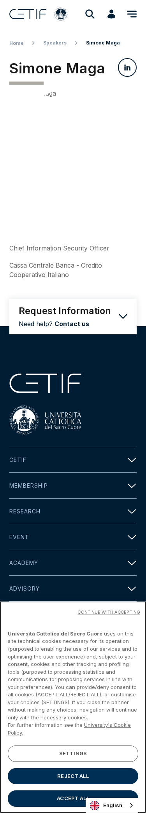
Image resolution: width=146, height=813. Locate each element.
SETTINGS (73, 753)
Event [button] (19, 537)
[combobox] (112, 805)
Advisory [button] (24, 588)
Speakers (55, 43)
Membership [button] (28, 485)
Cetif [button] (17, 459)
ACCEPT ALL (73, 798)
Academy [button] (23, 562)
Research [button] (24, 511)
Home (16, 43)
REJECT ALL (72, 776)
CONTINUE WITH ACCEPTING (108, 612)
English (112, 805)
